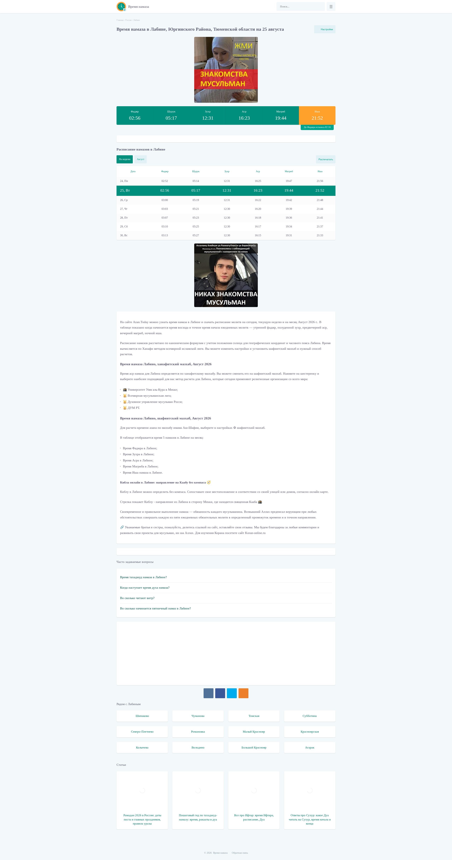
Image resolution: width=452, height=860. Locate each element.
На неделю (124, 159)
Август (140, 159)
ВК (208, 693)
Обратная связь (240, 853)
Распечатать (326, 159)
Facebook (220, 693)
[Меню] (331, 6)
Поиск (320, 6)
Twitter (232, 693)
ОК (243, 693)
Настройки (327, 29)
